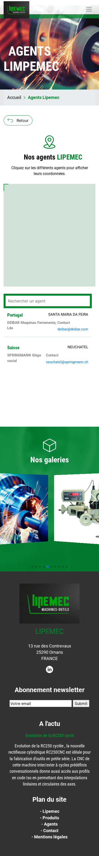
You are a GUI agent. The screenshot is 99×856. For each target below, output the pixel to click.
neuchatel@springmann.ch (67, 362)
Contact (50, 830)
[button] (93, 499)
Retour (23, 120)
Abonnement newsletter (50, 690)
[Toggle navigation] (88, 9)
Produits (51, 817)
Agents (51, 824)
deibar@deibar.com (72, 329)
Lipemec (51, 811)
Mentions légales (51, 837)
